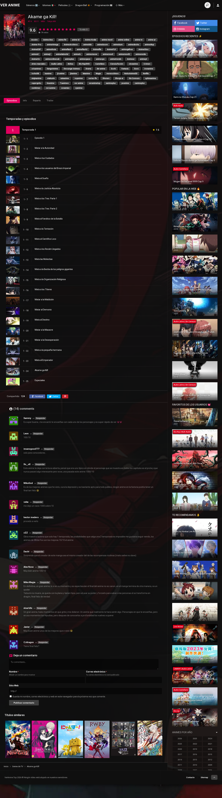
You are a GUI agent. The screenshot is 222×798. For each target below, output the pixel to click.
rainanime (64, 78)
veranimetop (94, 83)
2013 (195, 760)
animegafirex (127, 49)
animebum (117, 45)
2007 (195, 770)
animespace (85, 59)
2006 (210, 770)
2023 (180, 744)
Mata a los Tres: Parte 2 (46, 208)
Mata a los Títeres (43, 289)
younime (125, 83)
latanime (86, 74)
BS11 (36, 21)
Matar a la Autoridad (44, 148)
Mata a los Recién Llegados (48, 249)
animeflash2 (82, 49)
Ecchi (113, 69)
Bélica (70, 64)
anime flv (62, 40)
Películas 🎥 (64, 5)
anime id (75, 40)
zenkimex (36, 88)
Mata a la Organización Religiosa (50, 279)
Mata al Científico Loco (45, 239)
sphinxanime (150, 78)
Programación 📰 (103, 5)
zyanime (78, 88)
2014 (180, 760)
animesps (100, 59)
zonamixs (65, 88)
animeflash (66, 49)
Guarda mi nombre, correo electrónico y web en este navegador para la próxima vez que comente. (59, 696)
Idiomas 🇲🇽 (48, 5)
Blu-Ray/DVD (84, 64)
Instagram (205, 29)
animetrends (115, 59)
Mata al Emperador (44, 360)
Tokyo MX (51, 21)
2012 (210, 760)
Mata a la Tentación (44, 229)
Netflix (146, 74)
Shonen (106, 78)
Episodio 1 (39, 138)
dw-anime (101, 69)
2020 (180, 749)
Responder (40, 418)
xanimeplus (111, 83)
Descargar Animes (72, 69)
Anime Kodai (90, 40)
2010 (195, 765)
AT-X (30, 21)
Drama (88, 69)
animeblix (87, 45)
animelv (77, 54)
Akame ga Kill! (41, 370)
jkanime (73, 74)
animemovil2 (124, 54)
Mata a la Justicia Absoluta (47, 188)
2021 (210, 744)
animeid (35, 54)
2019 (195, 749)
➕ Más (119, 5)
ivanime (48, 74)
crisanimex (36, 69)
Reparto (37, 100)
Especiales (40, 380)
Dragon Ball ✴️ (82, 5)
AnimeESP (36, 49)
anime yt (151, 40)
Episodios (12, 100)
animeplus (69, 59)
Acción (34, 40)
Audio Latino (56, 64)
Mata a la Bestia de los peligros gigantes (54, 269)
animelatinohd (62, 54)
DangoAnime (52, 69)
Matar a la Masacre (44, 330)
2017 (180, 754)
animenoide (141, 54)
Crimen (147, 64)
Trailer (50, 100)
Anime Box (48, 40)
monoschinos (112, 74)
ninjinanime (36, 78)
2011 (180, 765)
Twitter (203, 23)
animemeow (91, 54)
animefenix (51, 49)
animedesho (133, 45)
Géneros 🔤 (32, 5)
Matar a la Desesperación (47, 340)
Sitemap (204, 777)
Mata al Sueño (41, 178)
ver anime (78, 83)
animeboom (102, 45)
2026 (180, 738)
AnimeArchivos (71, 45)
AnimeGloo (143, 49)
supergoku (36, 83)
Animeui (130, 59)
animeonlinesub (52, 59)
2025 (195, 738)
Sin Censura (134, 78)
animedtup (149, 45)
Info (25, 100)
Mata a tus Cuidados (44, 158)
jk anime (60, 74)
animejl (47, 54)
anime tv (138, 40)
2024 (210, 738)
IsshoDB (35, 74)
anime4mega (52, 45)
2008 (180, 770)
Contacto (190, 777)
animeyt (143, 59)
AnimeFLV (111, 49)
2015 (210, 754)
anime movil (107, 40)
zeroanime (50, 88)
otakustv (51, 78)
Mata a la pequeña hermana (48, 350)
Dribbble (181, 29)
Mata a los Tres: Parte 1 (46, 198)
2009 (210, 765)
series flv (92, 78)
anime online (123, 40)
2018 (210, 749)
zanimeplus (140, 83)
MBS (43, 21)
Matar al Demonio (43, 309)
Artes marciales (38, 64)
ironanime (148, 69)
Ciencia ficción (116, 64)
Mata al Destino (42, 320)
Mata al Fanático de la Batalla (49, 219)
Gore (136, 69)
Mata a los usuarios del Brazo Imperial (53, 168)
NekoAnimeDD (130, 74)
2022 (195, 744)
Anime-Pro (36, 45)
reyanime (79, 78)
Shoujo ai (119, 78)
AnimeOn (36, 59)
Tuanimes (64, 83)
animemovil (108, 54)
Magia (98, 74)
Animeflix (97, 49)
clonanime (133, 64)
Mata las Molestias (44, 259)
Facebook (182, 23)
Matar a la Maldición (44, 299)
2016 (195, 754)
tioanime (50, 83)
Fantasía (124, 69)
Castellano (100, 64)
